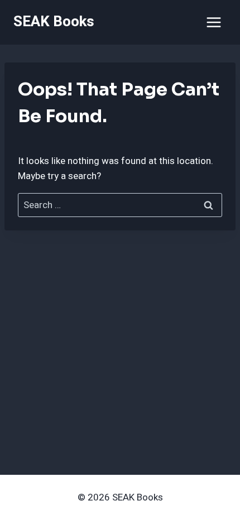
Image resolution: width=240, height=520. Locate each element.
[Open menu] (213, 22)
